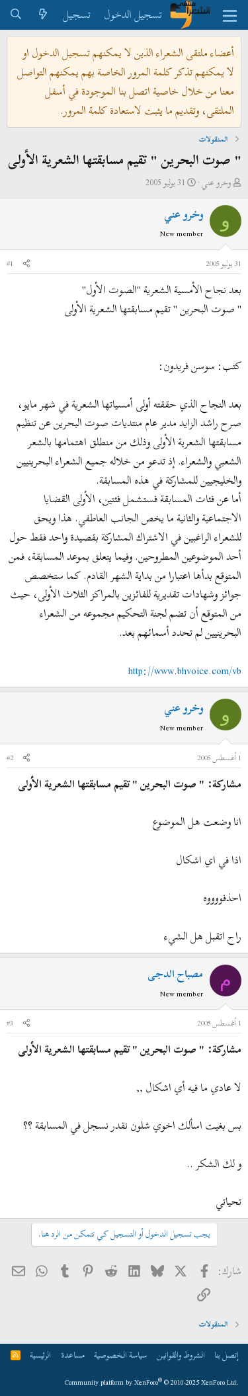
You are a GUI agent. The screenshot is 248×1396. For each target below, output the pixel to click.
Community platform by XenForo (152, 1382)
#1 (10, 263)
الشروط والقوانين (181, 1355)
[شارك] (26, 264)
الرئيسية (40, 1355)
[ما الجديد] (43, 15)
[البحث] (16, 15)
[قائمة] (229, 15)
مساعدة (73, 1355)
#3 (10, 1023)
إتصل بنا (226, 1355)
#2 (10, 757)
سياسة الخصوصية (120, 1355)
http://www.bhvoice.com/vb (184, 670)
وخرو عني (216, 182)
